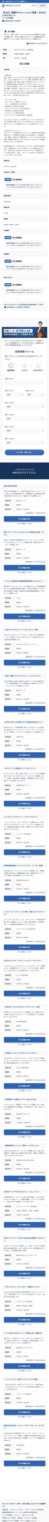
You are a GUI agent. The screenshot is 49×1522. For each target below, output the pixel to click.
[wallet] (3, 20)
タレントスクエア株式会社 (35, 1509)
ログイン (22, 187)
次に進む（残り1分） (24, 452)
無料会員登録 (10, 185)
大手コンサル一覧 (27, 1515)
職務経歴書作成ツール (9, 1512)
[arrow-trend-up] (3, 18)
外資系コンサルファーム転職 (26, 1518)
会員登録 (42, 6)
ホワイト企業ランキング (28, 1521)
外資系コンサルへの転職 (10, 1521)
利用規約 (5, 1509)
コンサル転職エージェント (11, 1515)
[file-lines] (5, 31)
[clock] (27, 43)
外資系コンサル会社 (9, 1518)
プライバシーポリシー (17, 1509)
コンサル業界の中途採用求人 (28, 1512)
